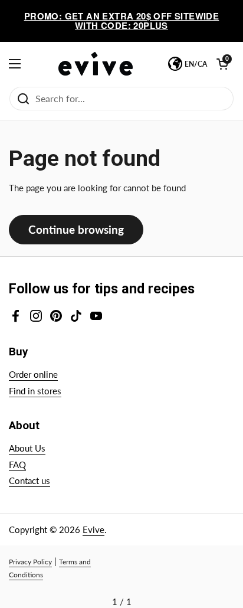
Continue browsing (76, 229)
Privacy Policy (30, 561)
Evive (93, 529)
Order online (33, 374)
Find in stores (35, 390)
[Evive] (95, 64)
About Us (27, 448)
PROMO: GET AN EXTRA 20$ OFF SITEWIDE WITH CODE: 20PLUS (121, 21)
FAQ (17, 464)
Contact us (29, 480)
